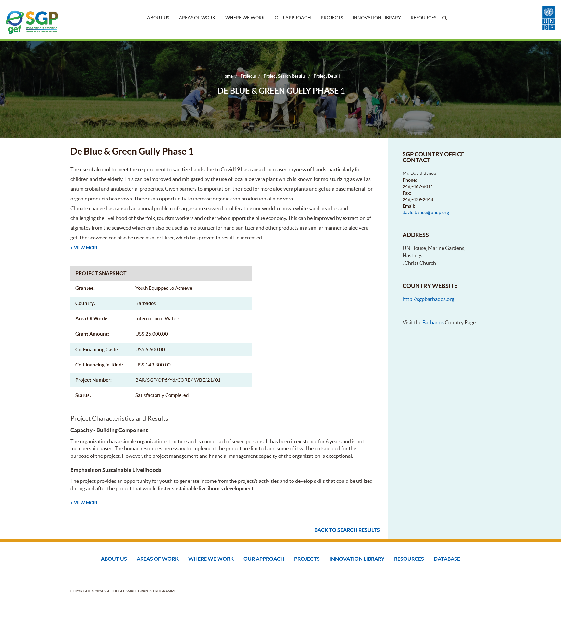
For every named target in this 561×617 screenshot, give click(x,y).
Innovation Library (377, 17)
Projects (332, 17)
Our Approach (293, 17)
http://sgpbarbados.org (428, 299)
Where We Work (245, 17)
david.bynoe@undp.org (426, 212)
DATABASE (447, 559)
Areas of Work (197, 17)
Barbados (433, 322)
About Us (158, 17)
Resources (423, 17)
